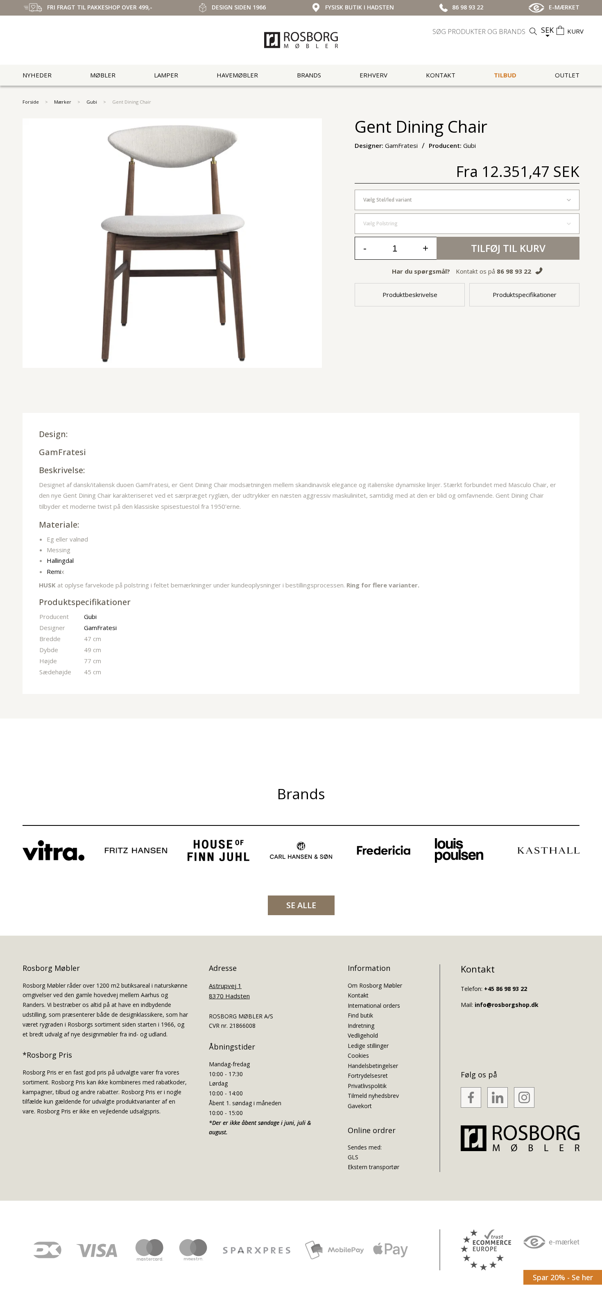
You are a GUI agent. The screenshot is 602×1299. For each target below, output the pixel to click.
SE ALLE (301, 905)
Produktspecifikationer (525, 294)
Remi (54, 571)
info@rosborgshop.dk (507, 1005)
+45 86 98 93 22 (505, 989)
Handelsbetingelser (373, 1066)
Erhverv (373, 75)
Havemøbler (237, 75)
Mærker (62, 102)
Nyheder (37, 75)
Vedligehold (363, 1035)
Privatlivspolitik (367, 1086)
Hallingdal (60, 560)
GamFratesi (62, 452)
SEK (547, 30)
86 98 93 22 (514, 271)
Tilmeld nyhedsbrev (373, 1096)
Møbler (102, 75)
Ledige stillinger (368, 1046)
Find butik (360, 1015)
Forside (31, 102)
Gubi (91, 102)
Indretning (361, 1025)
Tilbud (505, 75)
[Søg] (533, 31)
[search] (485, 31)
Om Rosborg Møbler (375, 985)
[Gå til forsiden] (301, 40)
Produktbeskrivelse (409, 294)
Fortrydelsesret (368, 1075)
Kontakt (440, 75)
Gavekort (360, 1106)
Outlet (567, 75)
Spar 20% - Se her (563, 1277)
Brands (309, 75)
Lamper (166, 75)
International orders (374, 1005)
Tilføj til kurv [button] (508, 248)
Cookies (358, 1055)
